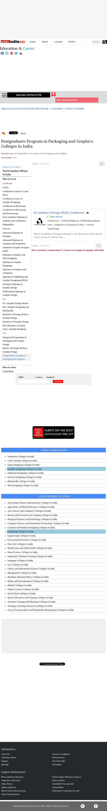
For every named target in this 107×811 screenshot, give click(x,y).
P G (4, 333)
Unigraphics (8, 224)
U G (4, 299)
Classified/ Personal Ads (63, 783)
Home (32, 41)
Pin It (23, 133)
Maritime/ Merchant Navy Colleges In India (28, 577)
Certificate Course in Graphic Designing (12, 200)
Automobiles (58, 787)
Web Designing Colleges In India (23, 485)
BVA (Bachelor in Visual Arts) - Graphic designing (14, 327)
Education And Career (10, 780)
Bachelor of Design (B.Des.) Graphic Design (16, 316)
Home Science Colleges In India (22, 552)
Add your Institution (66, 100)
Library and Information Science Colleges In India (31, 568)
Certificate (7, 183)
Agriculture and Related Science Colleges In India (31, 506)
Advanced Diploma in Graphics (13, 234)
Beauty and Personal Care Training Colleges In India (33, 515)
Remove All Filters (12, 167)
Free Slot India (58, 761)
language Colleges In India (20, 560)
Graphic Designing (75, 108)
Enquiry (4, 761)
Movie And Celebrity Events (13, 790)
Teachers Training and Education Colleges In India (31, 601)
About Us (5, 754)
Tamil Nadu (8, 371)
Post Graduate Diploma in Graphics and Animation (15, 219)
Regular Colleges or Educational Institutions (24, 108)
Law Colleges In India (18, 564)
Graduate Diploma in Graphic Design (12, 286)
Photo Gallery (58, 780)
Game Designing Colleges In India (24, 464)
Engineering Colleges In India (22, 535)
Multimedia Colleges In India (21, 481)
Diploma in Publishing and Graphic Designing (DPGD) (15, 278)
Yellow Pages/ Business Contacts (66, 777)
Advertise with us (8, 757)
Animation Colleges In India (21, 456)
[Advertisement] (53, 19)
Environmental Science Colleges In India (27, 539)
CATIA (6, 187)
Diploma (6, 228)
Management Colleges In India (22, 572)
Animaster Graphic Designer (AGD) (16, 249)
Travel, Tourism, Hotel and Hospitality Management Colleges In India (41, 609)
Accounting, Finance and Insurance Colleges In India (32, 502)
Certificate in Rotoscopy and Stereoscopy (14, 211)
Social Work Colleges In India (22, 593)
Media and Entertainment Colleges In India (28, 581)
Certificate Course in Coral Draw (15, 193)
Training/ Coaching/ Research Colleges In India (30, 605)
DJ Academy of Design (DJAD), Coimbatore (59, 212)
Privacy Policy (58, 757)
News (45, 41)
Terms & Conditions (61, 754)
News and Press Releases (12, 777)
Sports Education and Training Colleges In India (30, 597)
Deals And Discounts (10, 794)
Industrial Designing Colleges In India (26, 473)
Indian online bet (8, 787)
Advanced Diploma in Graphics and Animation (14, 242)
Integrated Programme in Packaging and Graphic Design (14, 341)
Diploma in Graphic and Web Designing (14, 256)
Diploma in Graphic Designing (12, 264)
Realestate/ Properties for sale (65, 790)
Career (58, 41)
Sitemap (5, 764)
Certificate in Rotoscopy (14, 206)
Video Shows (7, 783)
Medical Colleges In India (20, 585)
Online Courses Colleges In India (23, 589)
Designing (57, 108)
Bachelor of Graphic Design (16, 321)
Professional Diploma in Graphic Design (14, 293)
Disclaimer (57, 764)
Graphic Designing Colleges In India (25, 468)
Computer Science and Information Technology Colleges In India (38, 523)
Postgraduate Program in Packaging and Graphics (14, 357)
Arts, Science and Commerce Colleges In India (29, 510)
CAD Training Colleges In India (22, 460)
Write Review (56, 216)
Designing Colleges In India (21, 531)
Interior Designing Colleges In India (25, 477)
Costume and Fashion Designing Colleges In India (31, 527)
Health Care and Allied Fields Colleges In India (30, 548)
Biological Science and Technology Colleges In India (32, 519)
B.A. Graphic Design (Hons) (15, 303)
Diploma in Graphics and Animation (14, 271)
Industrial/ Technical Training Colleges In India (30, 556)
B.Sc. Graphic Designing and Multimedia (16, 309)
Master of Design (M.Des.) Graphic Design (15, 350)
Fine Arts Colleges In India (20, 544)
